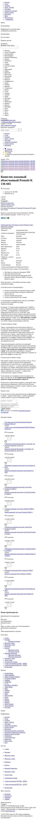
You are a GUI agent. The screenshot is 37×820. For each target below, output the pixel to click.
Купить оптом (9, 12)
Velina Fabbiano (9, 675)
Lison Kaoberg (9, 706)
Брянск (7, 100)
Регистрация (9, 17)
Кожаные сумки (10, 658)
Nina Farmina (9, 695)
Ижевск (7, 103)
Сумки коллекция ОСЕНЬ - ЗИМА (16, 663)
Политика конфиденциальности (15, 732)
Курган (7, 105)
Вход (6, 16)
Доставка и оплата (18, 225)
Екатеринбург (9, 54)
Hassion (7, 700)
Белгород (8, 98)
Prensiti (7, 692)
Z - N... (7, 683)
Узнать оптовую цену (8, 204)
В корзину (4, 201)
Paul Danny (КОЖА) (11, 685)
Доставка (8, 9)
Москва (7, 50)
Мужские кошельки (14, 657)
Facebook (7, 794)
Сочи (6, 91)
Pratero (7, 699)
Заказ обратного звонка (8, 125)
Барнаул (7, 86)
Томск (7, 115)
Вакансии (8, 739)
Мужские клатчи (13, 651)
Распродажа (8, 667)
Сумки (7, 638)
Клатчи (7, 648)
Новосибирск (9, 55)
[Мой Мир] (8, 218)
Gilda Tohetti (8, 687)
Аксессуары (8, 660)
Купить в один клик (7, 203)
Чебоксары (8, 101)
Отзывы (7, 6)
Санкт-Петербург (10, 52)
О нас (6, 4)
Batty (6, 689)
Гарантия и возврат (11, 11)
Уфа (6, 67)
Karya (6, 697)
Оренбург (8, 107)
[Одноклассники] (6, 218)
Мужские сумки (10, 645)
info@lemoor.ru (10, 811)
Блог (6, 742)
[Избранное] (2, 172)
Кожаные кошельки (11, 653)
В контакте (8, 796)
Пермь (7, 71)
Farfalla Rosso (9, 673)
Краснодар (8, 76)
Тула (6, 112)
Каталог (7, 2)
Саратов (7, 78)
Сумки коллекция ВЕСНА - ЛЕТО (16, 665)
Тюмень (7, 84)
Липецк (7, 93)
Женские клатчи (13, 650)
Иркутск (7, 79)
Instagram (7, 797)
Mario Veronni (9, 704)
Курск (6, 113)
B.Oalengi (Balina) (10, 678)
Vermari (7, 702)
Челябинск (8, 61)
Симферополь (9, 81)
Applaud (7, 680)
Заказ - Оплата (9, 7)
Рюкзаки (7, 640)
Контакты (8, 14)
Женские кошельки (14, 655)
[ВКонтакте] (2, 218)
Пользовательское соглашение (14, 731)
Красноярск (8, 69)
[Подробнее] (6, 439)
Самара (7, 64)
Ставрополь (8, 88)
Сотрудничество (10, 737)
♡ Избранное (9, 19)
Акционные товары (11, 662)
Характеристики (6, 225)
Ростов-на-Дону (10, 66)
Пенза (6, 110)
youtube (7, 799)
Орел (6, 108)
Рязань (7, 90)
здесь (11, 284)
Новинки (8, 646)
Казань (7, 59)
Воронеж (7, 73)
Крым (6, 83)
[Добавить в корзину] (9, 438)
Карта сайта (8, 741)
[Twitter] (4, 218)
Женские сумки (10, 643)
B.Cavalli (7, 707)
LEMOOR (8, 682)
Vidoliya (7, 690)
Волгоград (8, 74)
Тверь (6, 96)
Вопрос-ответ (28, 225)
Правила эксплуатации (12, 734)
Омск (6, 62)
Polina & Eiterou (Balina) (12, 677)
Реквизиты (8, 736)
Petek (6, 694)
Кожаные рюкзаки (14, 641)
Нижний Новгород (11, 57)
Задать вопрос (6, 408)
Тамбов (7, 95)
